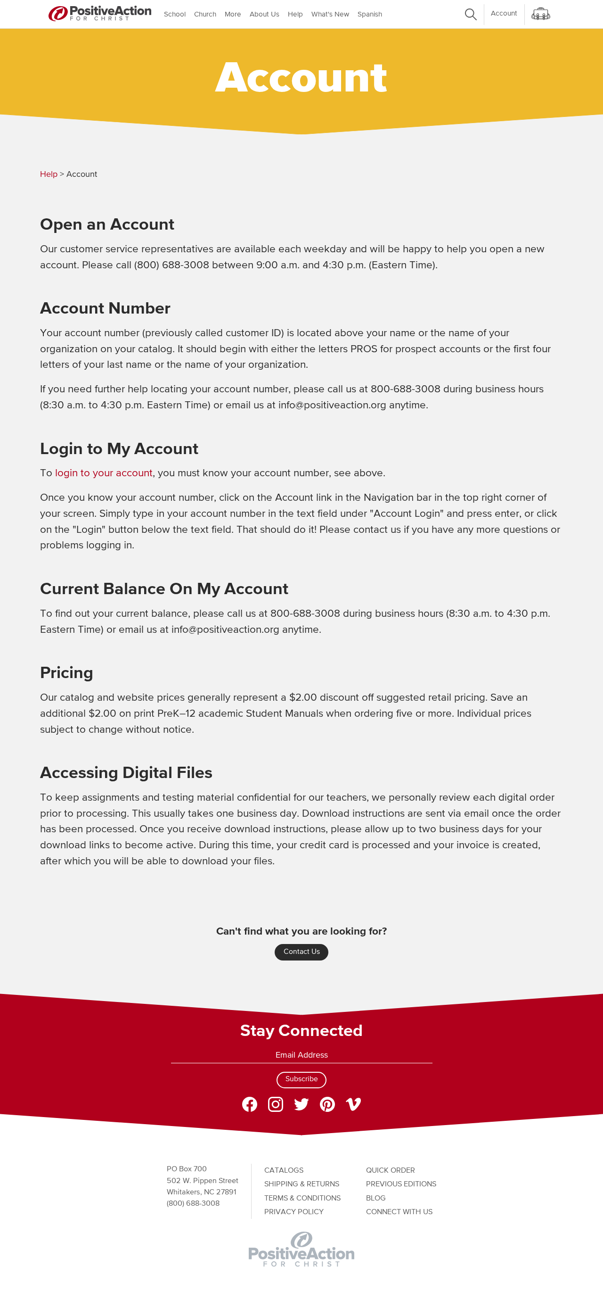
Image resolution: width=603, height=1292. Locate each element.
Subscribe (301, 1079)
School (175, 14)
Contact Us (302, 952)
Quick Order (390, 1171)
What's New (330, 14)
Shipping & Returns (301, 1184)
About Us (264, 14)
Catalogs (283, 1171)
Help (295, 14)
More (233, 14)
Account (504, 13)
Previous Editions (401, 1184)
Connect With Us (399, 1212)
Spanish (370, 14)
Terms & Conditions (302, 1198)
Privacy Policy (294, 1212)
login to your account (104, 473)
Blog (376, 1198)
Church (205, 14)
